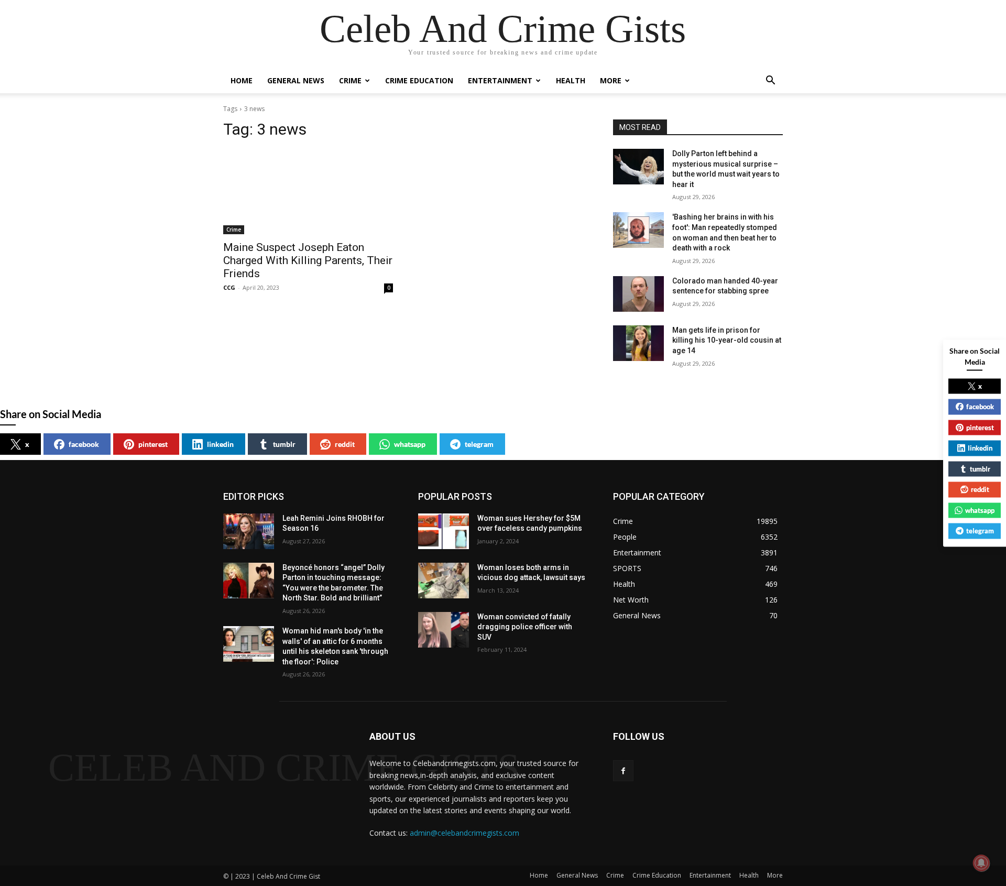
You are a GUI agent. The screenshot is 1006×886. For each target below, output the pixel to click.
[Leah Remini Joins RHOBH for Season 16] (248, 531)
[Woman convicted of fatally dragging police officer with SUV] (443, 630)
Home (242, 80)
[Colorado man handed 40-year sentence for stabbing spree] (638, 294)
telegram (479, 444)
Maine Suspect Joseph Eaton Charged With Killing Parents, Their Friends (307, 260)
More (610, 80)
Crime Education (419, 80)
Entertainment (500, 80)
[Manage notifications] (981, 863)
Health (570, 80)
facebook (84, 444)
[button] (770, 81)
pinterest (153, 444)
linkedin (220, 444)
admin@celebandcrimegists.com (464, 833)
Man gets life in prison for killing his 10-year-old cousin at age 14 (726, 340)
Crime (350, 80)
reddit (345, 444)
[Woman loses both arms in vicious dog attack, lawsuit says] (443, 580)
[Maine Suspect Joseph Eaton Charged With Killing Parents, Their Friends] (308, 191)
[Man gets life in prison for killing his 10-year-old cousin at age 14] (638, 343)
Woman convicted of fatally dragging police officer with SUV (524, 626)
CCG (229, 287)
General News (295, 80)
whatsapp (409, 444)
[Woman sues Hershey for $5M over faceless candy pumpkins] (443, 531)
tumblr (284, 444)
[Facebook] (623, 770)
